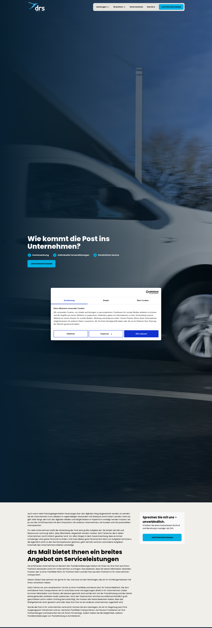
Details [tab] (106, 300)
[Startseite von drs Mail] (36, 7)
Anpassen (104, 334)
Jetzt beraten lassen (171, 7)
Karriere (151, 7)
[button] (103, 7)
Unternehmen (136, 7)
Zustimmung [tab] (69, 300)
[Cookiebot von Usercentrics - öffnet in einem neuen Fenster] (148, 292)
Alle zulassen (141, 334)
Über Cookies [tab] (143, 300)
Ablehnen (71, 334)
